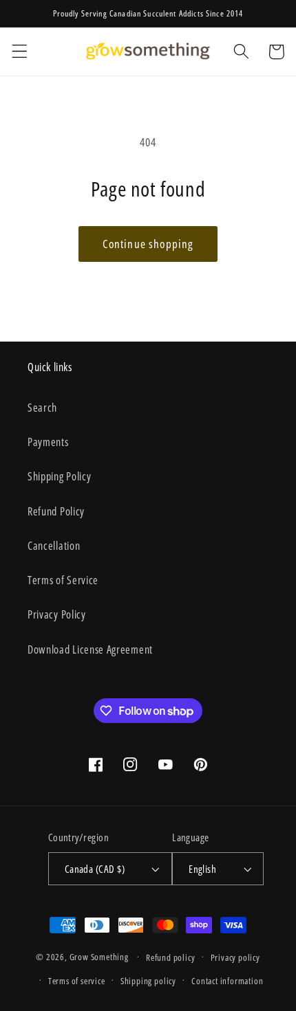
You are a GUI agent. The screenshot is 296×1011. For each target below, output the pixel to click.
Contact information (227, 981)
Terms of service (76, 981)
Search (42, 407)
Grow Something (99, 957)
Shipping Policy (59, 476)
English (202, 869)
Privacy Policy (57, 614)
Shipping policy (148, 981)
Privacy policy (235, 957)
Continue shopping (148, 244)
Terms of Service (63, 580)
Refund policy (170, 957)
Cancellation (54, 545)
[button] (19, 51)
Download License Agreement (90, 649)
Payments (48, 441)
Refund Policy (56, 511)
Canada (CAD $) (95, 869)
